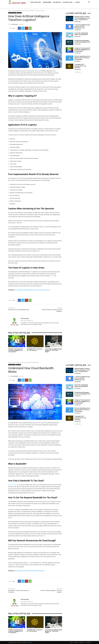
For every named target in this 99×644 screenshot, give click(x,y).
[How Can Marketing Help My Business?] (69, 35)
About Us (76, 642)
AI (20, 104)
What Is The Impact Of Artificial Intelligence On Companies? (15, 350)
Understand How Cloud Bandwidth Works (18, 309)
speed (52, 275)
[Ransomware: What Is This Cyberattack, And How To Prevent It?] (69, 18)
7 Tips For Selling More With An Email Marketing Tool (82, 26)
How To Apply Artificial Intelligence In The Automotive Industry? (32, 290)
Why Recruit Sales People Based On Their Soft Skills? (53, 350)
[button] (89, 2)
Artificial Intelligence (16, 10)
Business (47, 346)
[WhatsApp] (30, 28)
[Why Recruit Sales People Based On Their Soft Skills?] (53, 341)
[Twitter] (22, 28)
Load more (77, 72)
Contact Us (88, 642)
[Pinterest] (26, 28)
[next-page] (12, 355)
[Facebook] (19, 28)
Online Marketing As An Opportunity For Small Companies (82, 57)
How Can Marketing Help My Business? (81, 33)
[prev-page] (9, 355)
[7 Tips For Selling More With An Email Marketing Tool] (69, 26)
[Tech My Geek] (9, 24)
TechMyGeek (29, 642)
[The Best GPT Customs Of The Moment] (35, 341)
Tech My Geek (14, 24)
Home (9, 10)
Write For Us (82, 642)
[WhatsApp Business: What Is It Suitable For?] (69, 42)
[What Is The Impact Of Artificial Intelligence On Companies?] (16, 341)
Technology (19, 12)
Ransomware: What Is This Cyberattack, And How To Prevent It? (82, 18)
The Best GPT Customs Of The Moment (34, 349)
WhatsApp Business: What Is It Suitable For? (82, 41)
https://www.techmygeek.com (27, 320)
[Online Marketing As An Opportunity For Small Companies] (69, 58)
